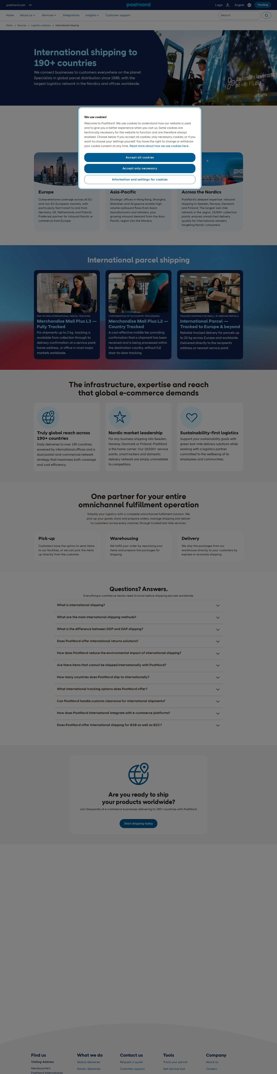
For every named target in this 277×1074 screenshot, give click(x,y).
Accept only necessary (139, 168)
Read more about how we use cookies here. (159, 146)
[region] (140, 148)
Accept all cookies (140, 157)
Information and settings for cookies (140, 179)
